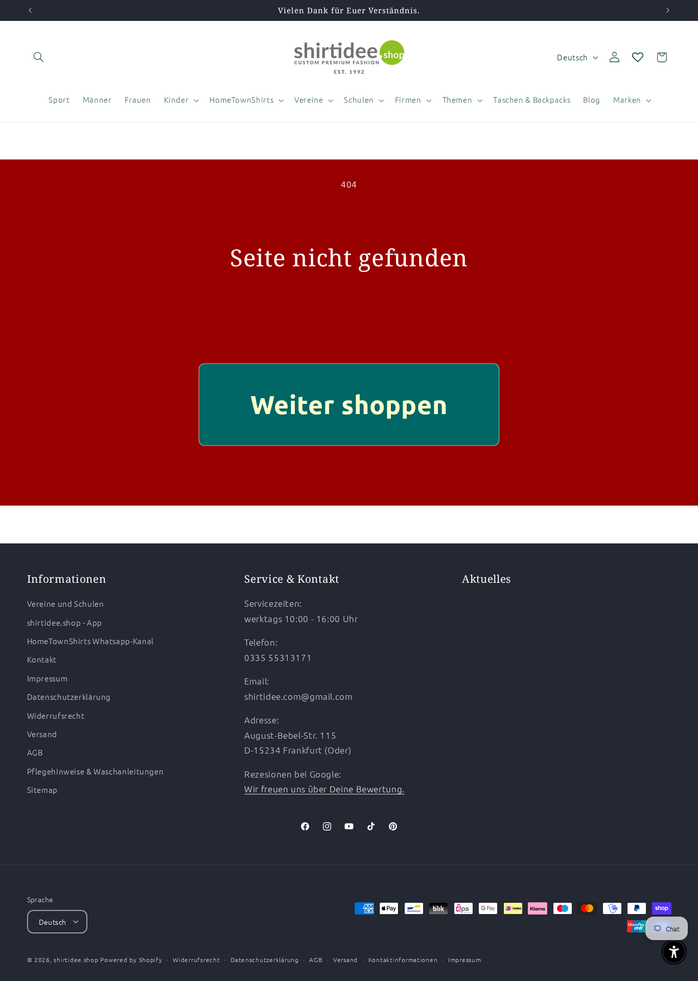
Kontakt (42, 659)
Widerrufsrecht (56, 715)
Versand (42, 733)
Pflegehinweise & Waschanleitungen (95, 771)
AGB (35, 752)
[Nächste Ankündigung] (668, 10)
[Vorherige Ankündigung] (30, 10)
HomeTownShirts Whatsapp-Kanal (90, 640)
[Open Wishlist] (637, 57)
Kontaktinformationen (403, 959)
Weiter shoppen (349, 404)
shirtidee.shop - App (65, 622)
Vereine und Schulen (65, 604)
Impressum (47, 678)
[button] (39, 57)
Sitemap (42, 790)
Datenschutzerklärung (69, 697)
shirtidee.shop (76, 959)
